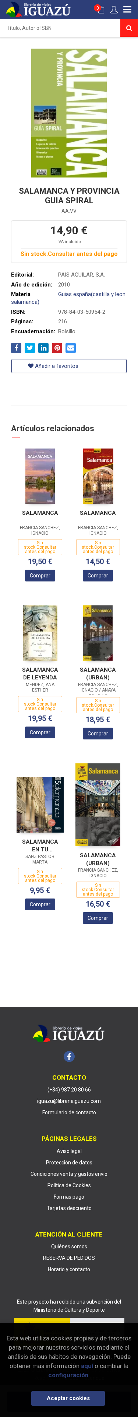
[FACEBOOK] (69, 1056)
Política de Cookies (69, 1185)
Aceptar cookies (68, 1398)
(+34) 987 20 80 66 (69, 1090)
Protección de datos (69, 1162)
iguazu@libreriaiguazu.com (69, 1101)
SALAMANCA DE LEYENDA (40, 674)
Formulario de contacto (69, 1112)
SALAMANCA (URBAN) (98, 674)
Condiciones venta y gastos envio (69, 1174)
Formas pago (69, 1197)
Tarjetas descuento (69, 1208)
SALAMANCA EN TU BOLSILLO (40, 845)
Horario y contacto (69, 1269)
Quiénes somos (69, 1246)
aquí (87, 1365)
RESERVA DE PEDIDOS (69, 1258)
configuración (68, 1375)
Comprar (40, 576)
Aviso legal (69, 1151)
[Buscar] (129, 28)
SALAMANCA (40, 513)
